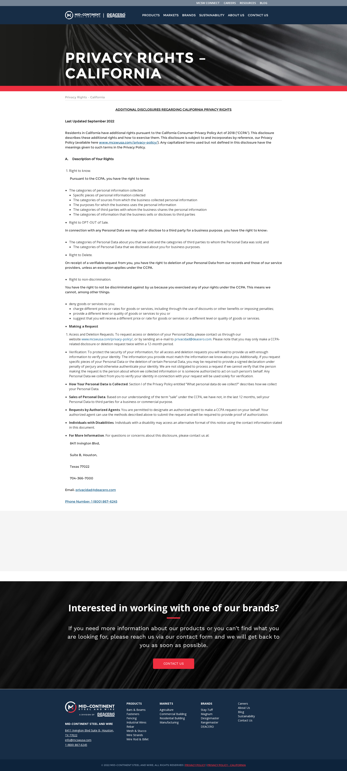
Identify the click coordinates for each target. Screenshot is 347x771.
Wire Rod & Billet (138, 739)
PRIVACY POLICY (195, 765)
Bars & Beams (136, 710)
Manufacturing (169, 722)
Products (151, 15)
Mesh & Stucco (136, 731)
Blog (241, 712)
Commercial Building (173, 714)
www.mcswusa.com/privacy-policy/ (128, 142)
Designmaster (210, 718)
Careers (243, 703)
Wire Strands (135, 735)
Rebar (130, 726)
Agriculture (167, 710)
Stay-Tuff (207, 710)
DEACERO (207, 726)
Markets (171, 15)
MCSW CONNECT (208, 3)
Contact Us (258, 15)
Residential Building (172, 718)
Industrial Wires (136, 722)
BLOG (263, 3)
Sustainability (211, 15)
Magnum (206, 714)
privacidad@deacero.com (193, 339)
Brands (189, 15)
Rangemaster (209, 722)
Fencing (132, 718)
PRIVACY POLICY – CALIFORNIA (226, 765)
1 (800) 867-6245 (76, 745)
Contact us (173, 663)
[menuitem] (150, 15)
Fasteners (133, 714)
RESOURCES (248, 3)
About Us (236, 15)
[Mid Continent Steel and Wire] (90, 15)
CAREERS (230, 3)
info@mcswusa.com (78, 740)
